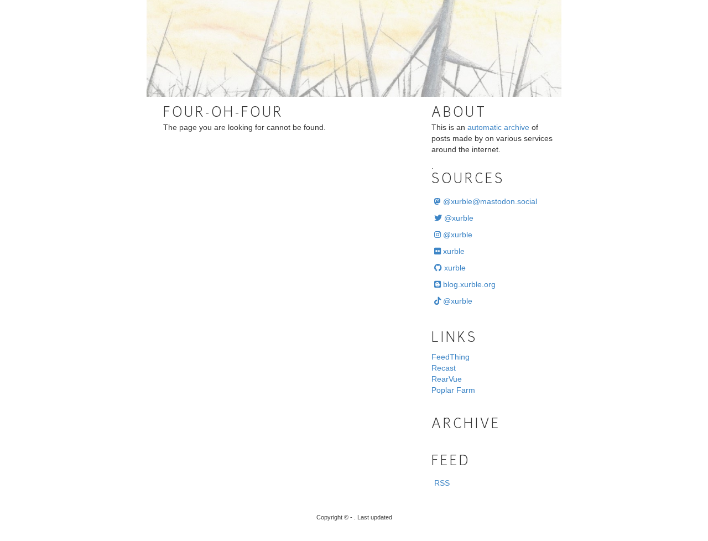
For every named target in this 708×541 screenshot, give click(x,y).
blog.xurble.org (468, 284)
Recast (443, 367)
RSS (442, 482)
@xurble (457, 218)
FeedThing (450, 356)
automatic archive (498, 127)
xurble (453, 251)
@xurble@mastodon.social (489, 201)
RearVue (446, 378)
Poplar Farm (453, 390)
